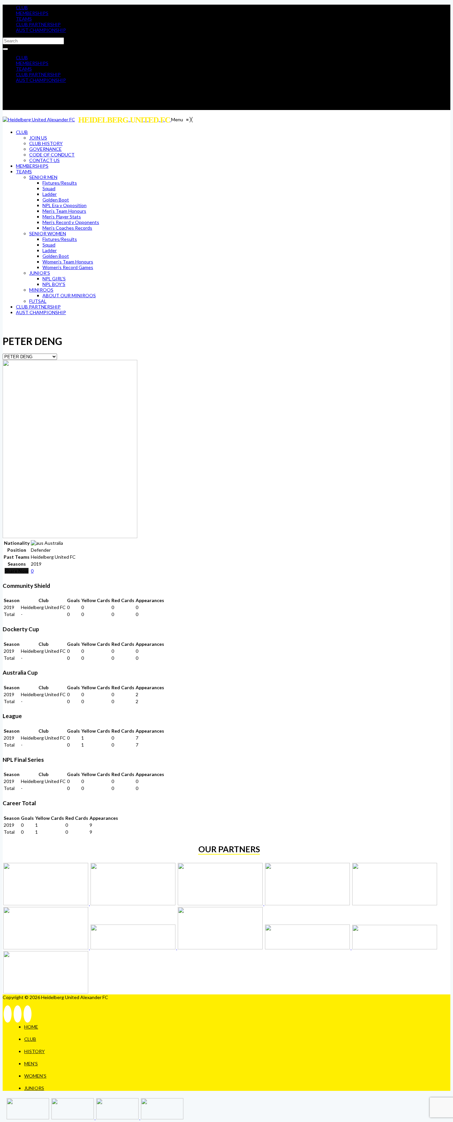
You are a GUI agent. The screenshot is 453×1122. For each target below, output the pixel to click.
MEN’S (31, 1063)
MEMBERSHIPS (32, 13)
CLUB (22, 7)
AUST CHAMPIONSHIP (41, 30)
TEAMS (24, 19)
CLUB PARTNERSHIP (38, 24)
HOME (31, 1027)
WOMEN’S (35, 1076)
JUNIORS (34, 1088)
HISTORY (34, 1051)
